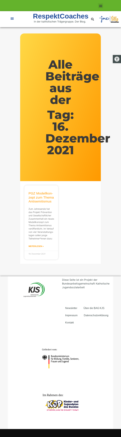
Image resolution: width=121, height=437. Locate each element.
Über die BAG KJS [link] (94, 308)
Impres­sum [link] (71, 315)
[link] (117, 59)
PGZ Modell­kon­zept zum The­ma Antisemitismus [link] (41, 197)
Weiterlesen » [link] (36, 246)
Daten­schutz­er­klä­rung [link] (96, 315)
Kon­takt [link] (69, 322)
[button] (100, 5)
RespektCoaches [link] (60, 16)
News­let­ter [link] (71, 308)
